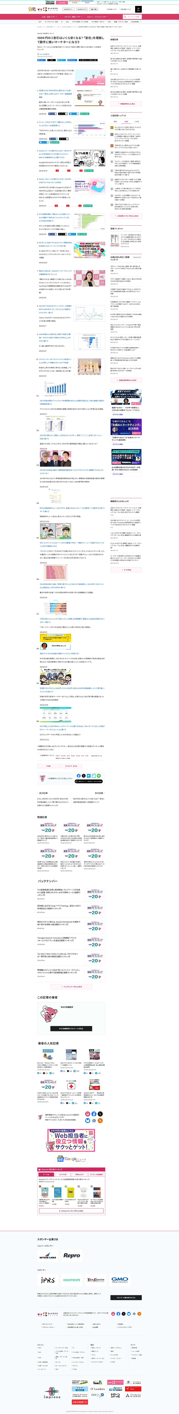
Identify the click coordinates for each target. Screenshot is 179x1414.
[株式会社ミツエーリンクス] (47, 1256)
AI (62, 22)
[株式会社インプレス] (52, 1393)
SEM (57, 1369)
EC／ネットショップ (61, 1365)
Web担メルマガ (82, 9)
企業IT (98, 2)
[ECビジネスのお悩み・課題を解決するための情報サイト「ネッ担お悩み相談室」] (80, 1403)
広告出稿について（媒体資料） (76, 1324)
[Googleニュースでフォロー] (134, 1314)
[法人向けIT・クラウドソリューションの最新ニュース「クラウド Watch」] (80, 1389)
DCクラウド (115, 2)
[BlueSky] (87, 1120)
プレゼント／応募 (137, 1355)
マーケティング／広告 (51, 22)
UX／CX (58, 1362)
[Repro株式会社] (71, 1256)
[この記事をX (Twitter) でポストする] (84, 776)
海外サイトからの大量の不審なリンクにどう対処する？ (59, 653)
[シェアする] (79, 776)
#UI (82, 756)
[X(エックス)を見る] (123, 1314)
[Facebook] (93, 1113)
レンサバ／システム (78, 1362)
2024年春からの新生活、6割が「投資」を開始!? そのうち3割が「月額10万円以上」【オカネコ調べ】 (55, 337)
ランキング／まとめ (97, 1362)
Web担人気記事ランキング (69, 27)
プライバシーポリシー (49, 1327)
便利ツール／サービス (98, 1358)
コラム (93, 1355)
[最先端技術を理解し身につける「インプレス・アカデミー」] (133, 1396)
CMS (109, 22)
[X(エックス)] (100, 1113)
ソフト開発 (104, 2)
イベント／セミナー (116, 1358)
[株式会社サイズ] (95, 1280)
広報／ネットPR (43, 1365)
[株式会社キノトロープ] (71, 1280)
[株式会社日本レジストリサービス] (47, 1280)
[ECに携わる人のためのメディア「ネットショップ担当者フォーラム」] (133, 1389)
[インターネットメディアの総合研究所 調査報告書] (133, 1383)
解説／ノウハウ (96, 1348)
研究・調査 (122, 2)
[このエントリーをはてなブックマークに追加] (89, 776)
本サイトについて (47, 1324)
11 (66, 114)
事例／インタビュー (116, 1348)
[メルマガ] (87, 1113)
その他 (75, 1369)
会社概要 (95, 1327)
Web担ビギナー (68, 9)
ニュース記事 (135, 1351)
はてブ (74, 114)
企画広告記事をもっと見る (127, 380)
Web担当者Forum (47, 9)
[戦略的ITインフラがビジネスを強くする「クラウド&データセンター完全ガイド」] (80, 1383)
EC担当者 (74, 2)
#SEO (73, 756)
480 (68, 206)
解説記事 (134, 1348)
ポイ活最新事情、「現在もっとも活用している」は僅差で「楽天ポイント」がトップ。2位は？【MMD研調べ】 (54, 217)
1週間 (126, 122)
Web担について (112, 9)
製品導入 (87, 2)
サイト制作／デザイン (98, 22)
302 (80, 206)
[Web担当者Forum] (47, 1315)
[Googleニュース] (93, 1120)
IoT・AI (109, 2)
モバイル (75, 1365)
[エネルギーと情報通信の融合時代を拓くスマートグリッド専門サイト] (115, 1389)
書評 (112, 1351)
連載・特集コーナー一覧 (53, 27)
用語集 (134, 1358)
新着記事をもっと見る (127, 104)
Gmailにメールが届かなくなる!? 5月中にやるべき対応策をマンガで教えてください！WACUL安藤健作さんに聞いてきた (55, 154)
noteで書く (86, 114)
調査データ (95, 1351)
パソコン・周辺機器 (96, 1174)
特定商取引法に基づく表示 (75, 1327)
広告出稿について (126, 9)
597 (81, 171)
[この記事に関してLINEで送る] (99, 776)
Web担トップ (40, 27)
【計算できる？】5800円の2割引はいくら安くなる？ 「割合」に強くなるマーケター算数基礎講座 (55, 93)
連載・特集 (94, 9)
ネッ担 (60, 1120)
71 (67, 139)
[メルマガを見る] (113, 1314)
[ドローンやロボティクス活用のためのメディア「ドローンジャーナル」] (115, 1396)
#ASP (58, 756)
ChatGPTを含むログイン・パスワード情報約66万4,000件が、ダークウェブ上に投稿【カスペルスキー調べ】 (55, 309)
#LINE (63, 756)
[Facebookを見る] (118, 1314)
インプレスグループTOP (125, 1327)
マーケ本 (46, 1174)
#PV (68, 756)
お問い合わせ (97, 1324)
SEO (40, 22)
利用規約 (120, 1324)
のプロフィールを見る (71, 1028)
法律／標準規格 (43, 1362)
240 (69, 171)
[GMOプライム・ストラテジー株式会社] (119, 1280)
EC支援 (116, 3)
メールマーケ (42, 1369)
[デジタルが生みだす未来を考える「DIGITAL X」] (98, 1396)
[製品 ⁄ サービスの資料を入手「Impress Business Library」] (80, 1396)
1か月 (137, 122)
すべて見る (127, 570)
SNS (67, 22)
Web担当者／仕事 (137, 22)
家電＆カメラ (79, 1174)
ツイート (62, 114)
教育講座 (110, 3)
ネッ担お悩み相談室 (69, 1120)
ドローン (105, 3)
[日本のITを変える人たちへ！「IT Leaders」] (98, 1389)
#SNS (78, 756)
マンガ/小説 (114, 1355)
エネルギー (99, 3)
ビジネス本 (63, 1174)
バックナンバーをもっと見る (73, 987)
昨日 (115, 122)
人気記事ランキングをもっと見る (127, 216)
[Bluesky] (129, 1314)
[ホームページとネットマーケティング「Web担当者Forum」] (115, 1383)
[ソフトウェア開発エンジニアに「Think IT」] (98, 1383)
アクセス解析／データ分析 (80, 22)
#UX (86, 756)
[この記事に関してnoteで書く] (94, 776)
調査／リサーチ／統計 (121, 22)
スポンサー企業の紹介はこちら (126, 1298)
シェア (52, 114)
